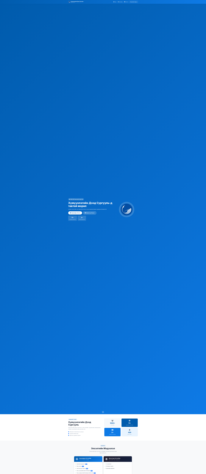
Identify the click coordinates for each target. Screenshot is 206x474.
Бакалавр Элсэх (75, 213)
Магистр (126, 1)
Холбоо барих (134, 1)
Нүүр (115, 1)
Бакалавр (121, 1)
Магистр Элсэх (90, 213)
